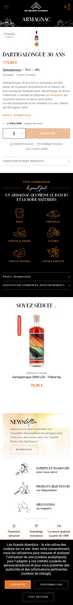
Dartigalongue (12, 70)
